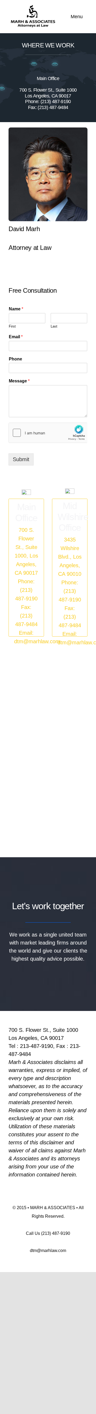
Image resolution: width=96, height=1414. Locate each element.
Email (16, 336)
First (12, 326)
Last (54, 326)
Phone (15, 359)
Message (19, 381)
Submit (21, 459)
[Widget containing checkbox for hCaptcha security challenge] (48, 433)
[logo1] (31, 6)
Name (16, 309)
